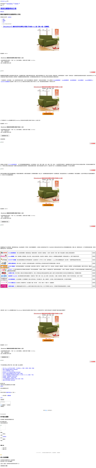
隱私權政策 (54, 452)
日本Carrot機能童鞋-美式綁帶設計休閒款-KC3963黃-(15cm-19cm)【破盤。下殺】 (18, 374)
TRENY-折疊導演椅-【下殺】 (8, 370)
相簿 (3, 19)
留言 (10, 392)
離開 (6, 465)
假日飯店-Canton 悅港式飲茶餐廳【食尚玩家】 (12, 372)
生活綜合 (9, 17)
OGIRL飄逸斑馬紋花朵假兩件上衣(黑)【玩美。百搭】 (13, 378)
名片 (3, 21)
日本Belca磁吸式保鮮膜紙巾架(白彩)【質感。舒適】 (13, 373)
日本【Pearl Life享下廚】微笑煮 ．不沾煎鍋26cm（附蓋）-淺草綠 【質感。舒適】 (19, 368)
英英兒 (1, 386)
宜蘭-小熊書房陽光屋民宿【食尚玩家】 (10, 369)
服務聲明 (58, 452)
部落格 (4, 20)
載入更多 (2, 399)
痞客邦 (7, 392)
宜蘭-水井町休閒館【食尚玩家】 (9, 380)
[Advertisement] (48, 154)
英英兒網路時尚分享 (8, 9)
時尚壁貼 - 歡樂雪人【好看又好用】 (10, 377)
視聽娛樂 (9, 395)
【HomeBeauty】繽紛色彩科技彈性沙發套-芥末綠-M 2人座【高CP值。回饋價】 (26, 26)
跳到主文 (2, 11)
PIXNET (39, 452)
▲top (1, 397)
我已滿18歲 (3, 465)
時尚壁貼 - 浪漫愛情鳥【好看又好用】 (10, 376)
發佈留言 (2, 406)
